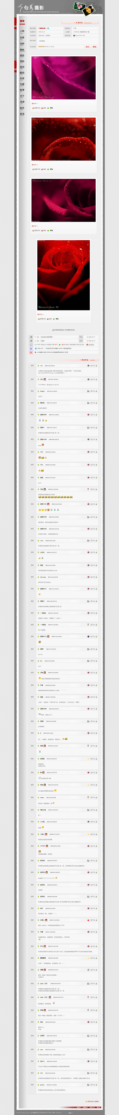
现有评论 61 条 (84, 32)
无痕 (41, 672)
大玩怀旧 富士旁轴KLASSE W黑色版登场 (58, 348)
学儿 (41, 946)
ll (40, 733)
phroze (42, 1085)
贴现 (41, 477)
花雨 (42, 341)
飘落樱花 (43, 958)
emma (42, 797)
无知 (41, 489)
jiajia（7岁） (44, 983)
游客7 (42, 649)
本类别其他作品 (59, 330)
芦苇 (41, 685)
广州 (74, 28)
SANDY (42, 846)
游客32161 (43, 504)
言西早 (42, 1036)
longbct (42, 391)
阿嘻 (41, 1010)
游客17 (42, 427)
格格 (41, 697)
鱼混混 (42, 759)
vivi (41, 366)
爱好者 (42, 403)
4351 (41, 452)
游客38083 (43, 415)
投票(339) (37, 169)
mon (41, 1049)
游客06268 (43, 517)
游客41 (42, 601)
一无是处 (43, 613)
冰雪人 (42, 920)
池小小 (42, 1061)
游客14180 (43, 439)
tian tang (43, 577)
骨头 (41, 1022)
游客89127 (43, 589)
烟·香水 (42, 860)
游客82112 (43, 636)
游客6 (42, 721)
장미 (41, 379)
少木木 (42, 552)
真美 (41, 746)
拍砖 (44, 108)
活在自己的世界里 (46, 337)
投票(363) (37, 230)
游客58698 (43, 709)
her (41, 661)
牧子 (41, 908)
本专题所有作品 (70, 330)
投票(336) (37, 108)
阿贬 (41, 565)
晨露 (41, 970)
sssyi (41, 540)
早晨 (41, 932)
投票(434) (43, 319)
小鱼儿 (42, 834)
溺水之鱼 (43, 810)
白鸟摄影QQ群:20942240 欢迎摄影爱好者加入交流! (52, 352)
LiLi (41, 1073)
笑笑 (41, 785)
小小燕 (42, 822)
